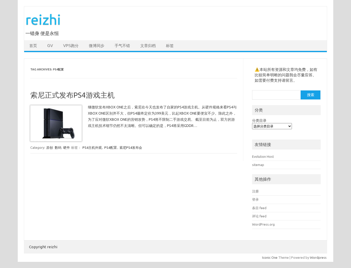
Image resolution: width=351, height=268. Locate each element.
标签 (170, 46)
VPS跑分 (71, 46)
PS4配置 (110, 147)
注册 (255, 191)
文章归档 (148, 46)
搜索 (310, 95)
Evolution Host (263, 156)
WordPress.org (263, 224)
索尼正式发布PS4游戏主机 (72, 95)
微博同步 (96, 46)
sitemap (258, 165)
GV (50, 46)
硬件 (66, 147)
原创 (49, 147)
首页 (33, 46)
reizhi (43, 19)
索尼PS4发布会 (130, 147)
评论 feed (259, 216)
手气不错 (122, 46)
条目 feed (259, 208)
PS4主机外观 (92, 147)
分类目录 (259, 120)
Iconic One (270, 257)
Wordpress (318, 257)
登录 (255, 199)
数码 (58, 147)
